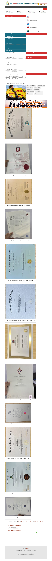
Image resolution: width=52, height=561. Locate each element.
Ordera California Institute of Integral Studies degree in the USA (17, 76)
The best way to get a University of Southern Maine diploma (18, 139)
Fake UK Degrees (33, 27)
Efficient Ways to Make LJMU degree (13, 78)
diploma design (36, 89)
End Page (41, 521)
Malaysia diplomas (9, 48)
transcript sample (9, 36)
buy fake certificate (30, 87)
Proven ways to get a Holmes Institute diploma (14, 81)
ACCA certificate (9, 38)
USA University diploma (38, 93)
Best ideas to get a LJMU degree (18, 517)
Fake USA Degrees (33, 16)
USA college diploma (30, 91)
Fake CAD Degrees (33, 20)
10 (26, 521)
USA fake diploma (30, 93)
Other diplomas (9, 50)
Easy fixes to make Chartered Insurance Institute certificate (20, 360)
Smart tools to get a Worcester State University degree (18, 458)
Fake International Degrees (35, 31)
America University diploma (31, 85)
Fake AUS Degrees (33, 23)
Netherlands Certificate (10, 33)
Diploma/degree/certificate (10, 52)
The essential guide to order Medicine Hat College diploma (18, 493)
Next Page (36, 521)
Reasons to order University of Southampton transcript (18, 240)
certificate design (29, 89)
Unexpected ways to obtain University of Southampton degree (20, 399)
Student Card (8, 45)
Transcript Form (9, 55)
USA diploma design (38, 91)
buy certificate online (41, 85)
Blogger (27, 548)
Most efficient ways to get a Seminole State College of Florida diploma (19, 83)
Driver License (9, 40)
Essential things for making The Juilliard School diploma (18, 205)
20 (28, 521)
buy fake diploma (37, 87)
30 (30, 521)
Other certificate (9, 43)
